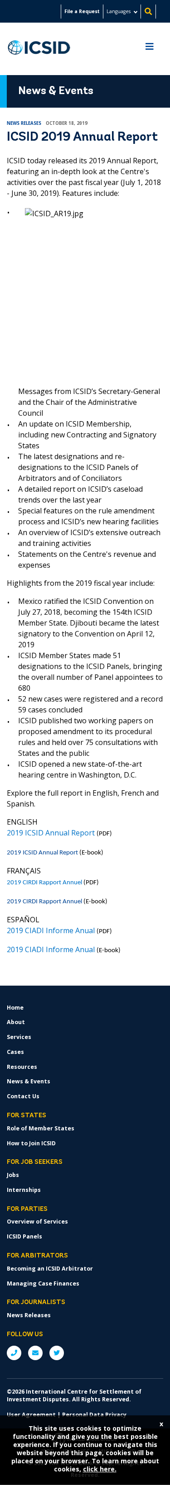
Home (15, 1007)
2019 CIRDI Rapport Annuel (44, 901)
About (16, 1022)
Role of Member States (40, 1128)
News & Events (28, 1081)
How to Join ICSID (31, 1143)
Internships (24, 1190)
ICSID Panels (24, 1236)
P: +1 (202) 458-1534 (14, 1353)
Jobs (13, 1175)
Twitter (56, 1353)
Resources (22, 1067)
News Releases (29, 1315)
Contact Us (23, 1096)
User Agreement (31, 1415)
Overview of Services (37, 1221)
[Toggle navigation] (149, 49)
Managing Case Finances (43, 1283)
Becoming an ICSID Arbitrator (50, 1268)
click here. (100, 1469)
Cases (15, 1052)
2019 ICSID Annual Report (42, 852)
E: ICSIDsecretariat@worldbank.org (35, 1353)
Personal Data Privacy (94, 1415)
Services (19, 1037)
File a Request (82, 11)
